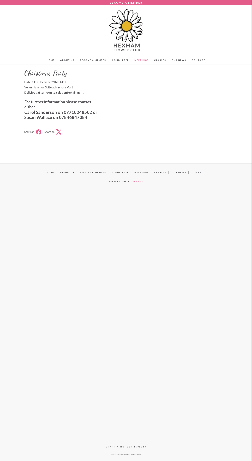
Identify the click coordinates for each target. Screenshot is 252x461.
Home (51, 60)
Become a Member (93, 60)
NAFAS (138, 181)
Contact (198, 60)
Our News (179, 60)
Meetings (141, 60)
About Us (67, 60)
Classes (160, 60)
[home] (126, 30)
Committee (120, 60)
